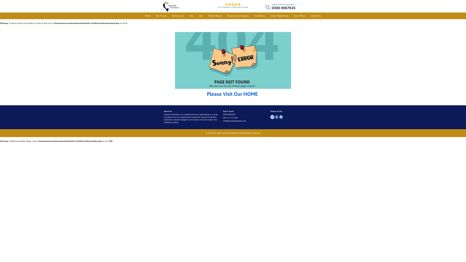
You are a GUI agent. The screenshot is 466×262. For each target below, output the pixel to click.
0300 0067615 (283, 8)
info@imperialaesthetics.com (234, 121)
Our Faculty (161, 16)
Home (148, 16)
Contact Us (316, 16)
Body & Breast (215, 16)
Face (191, 16)
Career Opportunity (279, 16)
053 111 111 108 (230, 118)
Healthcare (259, 16)
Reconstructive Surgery (238, 16)
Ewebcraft (256, 133)
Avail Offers (299, 16)
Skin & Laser (178, 16)
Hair (201, 16)
